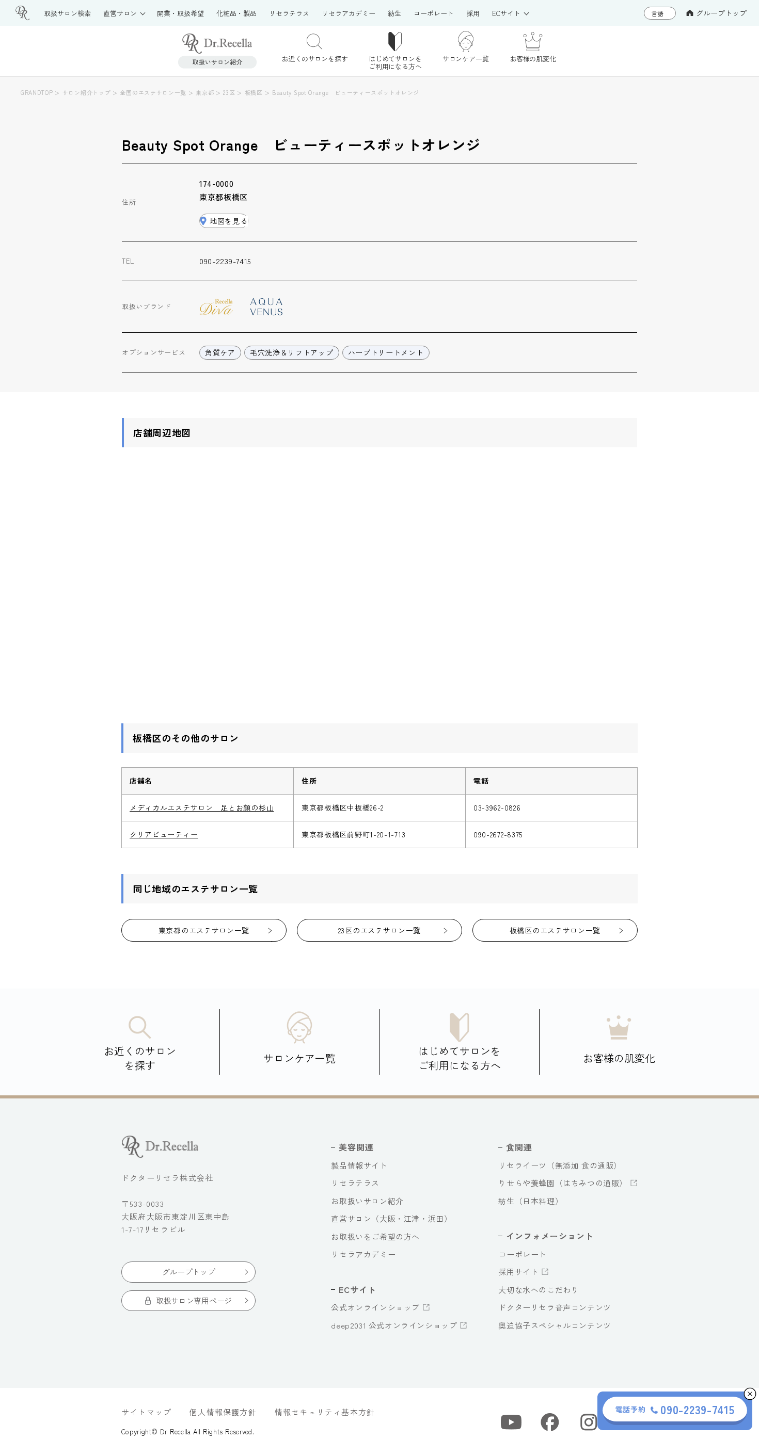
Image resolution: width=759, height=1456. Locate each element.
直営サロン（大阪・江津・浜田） (391, 1218)
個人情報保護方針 (223, 1411)
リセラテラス (355, 1182)
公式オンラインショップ (375, 1307)
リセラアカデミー (363, 1254)
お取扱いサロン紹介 (367, 1200)
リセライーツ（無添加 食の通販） (560, 1165)
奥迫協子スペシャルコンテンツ (554, 1325)
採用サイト (518, 1271)
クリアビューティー (164, 834)
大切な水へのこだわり (538, 1289)
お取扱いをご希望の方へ (375, 1236)
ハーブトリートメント (386, 352)
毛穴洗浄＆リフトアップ (292, 352)
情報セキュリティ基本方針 (325, 1411)
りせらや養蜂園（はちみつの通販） (562, 1182)
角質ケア (220, 352)
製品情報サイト (359, 1165)
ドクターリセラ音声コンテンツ (554, 1307)
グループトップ (721, 13)
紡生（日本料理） (530, 1200)
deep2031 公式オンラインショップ (394, 1325)
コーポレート (522, 1254)
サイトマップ (146, 1411)
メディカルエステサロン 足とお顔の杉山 (202, 807)
